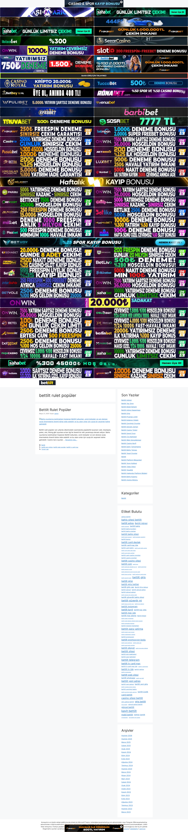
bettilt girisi (127, 581)
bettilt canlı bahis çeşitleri (127, 553)
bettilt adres (127, 523)
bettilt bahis (135, 526)
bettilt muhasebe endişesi (127, 623)
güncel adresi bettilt (135, 704)
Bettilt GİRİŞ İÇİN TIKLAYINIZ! (94, 76)
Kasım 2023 (126, 792)
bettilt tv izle (127, 669)
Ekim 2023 (125, 795)
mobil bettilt (127, 714)
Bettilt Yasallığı (127, 470)
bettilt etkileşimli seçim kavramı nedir (130, 571)
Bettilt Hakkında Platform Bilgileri (134, 473)
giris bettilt (140, 701)
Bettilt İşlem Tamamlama (131, 447)
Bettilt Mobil (141, 616)
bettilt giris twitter (130, 584)
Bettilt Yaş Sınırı (127, 404)
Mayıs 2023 (126, 812)
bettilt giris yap (127, 587)
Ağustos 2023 (126, 802)
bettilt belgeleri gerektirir (139, 537)
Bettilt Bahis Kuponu (129, 477)
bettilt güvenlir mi (131, 600)
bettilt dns (135, 564)
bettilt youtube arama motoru (128, 687)
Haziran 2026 (126, 736)
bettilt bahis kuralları (128, 529)
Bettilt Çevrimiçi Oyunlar (130, 423)
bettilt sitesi (128, 651)
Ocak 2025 (125, 749)
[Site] (47, 131)
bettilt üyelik (143, 692)
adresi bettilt (126, 517)
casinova (142, 829)
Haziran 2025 (126, 739)
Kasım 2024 (126, 752)
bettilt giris (139, 577)
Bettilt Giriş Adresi (141, 587)
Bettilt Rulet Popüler (55, 410)
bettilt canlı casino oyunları (131, 555)
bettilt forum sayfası (126, 574)
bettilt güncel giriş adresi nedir (129, 595)
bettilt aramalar (125, 526)
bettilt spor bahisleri (128, 657)
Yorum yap (45, 449)
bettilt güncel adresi (128, 592)
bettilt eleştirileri (142, 567)
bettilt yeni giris (141, 684)
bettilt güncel (126, 590)
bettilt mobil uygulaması (127, 618)
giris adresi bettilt (127, 702)
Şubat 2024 (126, 782)
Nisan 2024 (126, 775)
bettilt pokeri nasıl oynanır (127, 632)
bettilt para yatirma (132, 628)
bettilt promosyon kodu (133, 639)
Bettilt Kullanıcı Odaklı (129, 420)
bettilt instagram (129, 606)
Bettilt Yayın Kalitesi (129, 463)
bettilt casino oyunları (129, 558)
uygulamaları (124, 717)
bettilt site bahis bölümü (142, 648)
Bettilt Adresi (126, 400)
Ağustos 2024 (126, 762)
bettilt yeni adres (131, 681)
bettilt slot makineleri (128, 654)
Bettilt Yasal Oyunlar (129, 453)
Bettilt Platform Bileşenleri (131, 460)
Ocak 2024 (125, 785)
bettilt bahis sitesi (130, 534)
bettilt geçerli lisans (126, 578)
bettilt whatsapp (128, 678)
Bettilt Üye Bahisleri (129, 437)
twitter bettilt (139, 715)
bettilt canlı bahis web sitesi (128, 550)
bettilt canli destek (130, 542)
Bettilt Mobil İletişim (129, 407)
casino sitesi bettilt (132, 698)
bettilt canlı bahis (127, 548)
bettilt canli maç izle (129, 545)
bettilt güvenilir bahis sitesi (132, 597)
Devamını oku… (71, 440)
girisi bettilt (124, 704)
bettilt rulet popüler (59, 447)
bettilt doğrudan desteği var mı (129, 567)
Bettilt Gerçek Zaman (129, 427)
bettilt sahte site (137, 642)
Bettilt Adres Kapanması (130, 410)
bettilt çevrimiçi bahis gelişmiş (129, 692)
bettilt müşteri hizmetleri (130, 626)
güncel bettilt (127, 707)
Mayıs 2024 (126, 772)
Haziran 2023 (126, 809)
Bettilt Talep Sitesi (128, 467)
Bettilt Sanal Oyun (128, 433)
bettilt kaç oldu (140, 610)
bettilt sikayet (128, 648)
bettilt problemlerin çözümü (128, 634)
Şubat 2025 (126, 746)
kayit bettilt (129, 711)
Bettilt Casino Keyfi (128, 443)
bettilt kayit (127, 609)
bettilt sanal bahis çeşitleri (128, 645)
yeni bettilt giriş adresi (134, 717)
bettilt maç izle (128, 613)
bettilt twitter (139, 669)
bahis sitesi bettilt (131, 519)
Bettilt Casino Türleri (129, 430)
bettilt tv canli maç (72, 447)
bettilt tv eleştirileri (143, 666)
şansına (126, 829)
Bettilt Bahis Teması (129, 450)
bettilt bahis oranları (128, 531)
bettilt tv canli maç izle (129, 666)
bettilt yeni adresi (127, 684)
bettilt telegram (130, 659)
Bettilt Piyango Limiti (129, 417)
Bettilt (43, 445)
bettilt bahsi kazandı (126, 537)
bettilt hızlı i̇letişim (139, 604)
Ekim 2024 (125, 756)
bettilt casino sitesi (131, 560)
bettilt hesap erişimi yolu (127, 604)
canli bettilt (126, 695)
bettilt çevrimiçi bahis (129, 689)
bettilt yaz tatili (140, 678)
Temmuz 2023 (127, 805)
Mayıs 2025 (126, 742)
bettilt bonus (125, 539)
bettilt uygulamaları (126, 672)
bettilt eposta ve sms (126, 569)
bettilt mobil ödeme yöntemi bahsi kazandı (132, 621)
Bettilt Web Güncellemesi (131, 440)
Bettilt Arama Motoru (129, 480)
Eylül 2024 (125, 759)
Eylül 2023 (125, 799)
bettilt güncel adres (139, 590)
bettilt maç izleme (128, 616)
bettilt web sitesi (129, 675)
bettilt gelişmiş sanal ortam (139, 574)
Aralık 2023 (125, 789)
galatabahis (134, 829)
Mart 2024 (125, 779)
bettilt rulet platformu (126, 642)
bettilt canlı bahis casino (141, 548)
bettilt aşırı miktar (47, 447)
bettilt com (126, 564)
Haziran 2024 (126, 769)
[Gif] (94, 182)
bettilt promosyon (127, 637)
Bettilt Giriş (125, 413)
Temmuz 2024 (127, 765)
